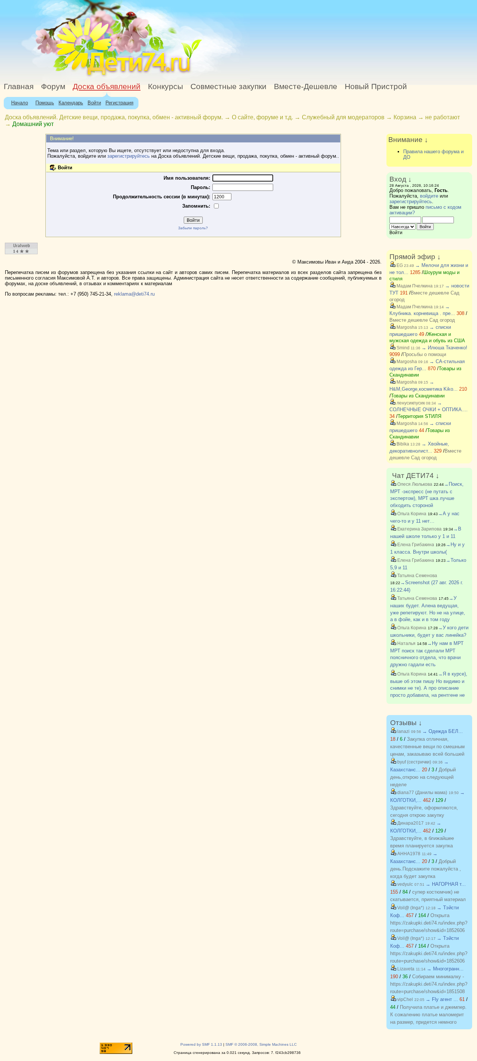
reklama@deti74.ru (134, 294)
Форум (53, 86)
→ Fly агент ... (442, 999)
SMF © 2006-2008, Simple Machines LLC (261, 1044)
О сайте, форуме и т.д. (262, 117)
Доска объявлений (106, 86)
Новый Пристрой (376, 86)
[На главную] (68, 76)
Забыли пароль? (193, 228)
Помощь (44, 103)
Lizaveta (405, 969)
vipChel (404, 999)
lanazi (403, 731)
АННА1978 (408, 853)
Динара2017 (410, 823)
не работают (442, 117)
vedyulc (404, 884)
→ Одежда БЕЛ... (442, 731)
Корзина (405, 117)
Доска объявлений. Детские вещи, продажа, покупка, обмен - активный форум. (114, 117)
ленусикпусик (410, 403)
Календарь (71, 103)
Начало (19, 103)
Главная (19, 86)
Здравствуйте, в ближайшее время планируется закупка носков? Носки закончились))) (423, 845)
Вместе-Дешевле (305, 86)
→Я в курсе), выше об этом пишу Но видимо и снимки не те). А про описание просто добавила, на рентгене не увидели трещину (428, 688)
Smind (402, 347)
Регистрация (119, 103)
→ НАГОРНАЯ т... (446, 884)
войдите (429, 196)
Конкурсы (165, 86)
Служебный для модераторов (343, 117)
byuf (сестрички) (413, 762)
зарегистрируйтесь (128, 156)
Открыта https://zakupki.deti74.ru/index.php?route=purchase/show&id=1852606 (428, 923)
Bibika (402, 444)
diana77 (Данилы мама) (421, 792)
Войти (94, 103)
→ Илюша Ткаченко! (444, 347)
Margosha (406, 327)
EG (399, 265)
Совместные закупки (228, 86)
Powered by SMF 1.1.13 (201, 1044)
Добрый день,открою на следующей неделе (423, 777)
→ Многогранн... (445, 969)
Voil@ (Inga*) (410, 907)
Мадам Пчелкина (414, 286)
